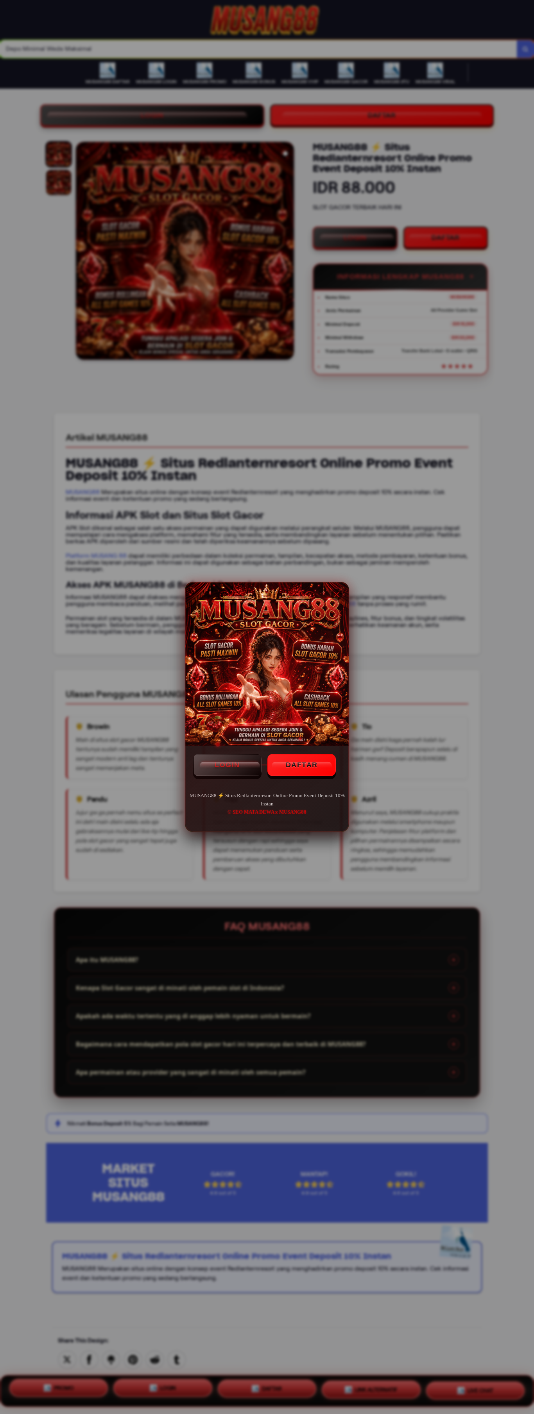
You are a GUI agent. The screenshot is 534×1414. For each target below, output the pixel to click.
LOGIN (227, 765)
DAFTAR (302, 765)
